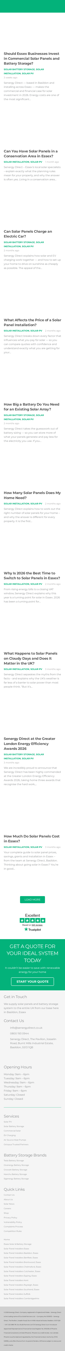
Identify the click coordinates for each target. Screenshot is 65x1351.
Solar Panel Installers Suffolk (17, 1294)
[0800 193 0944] (7, 1033)
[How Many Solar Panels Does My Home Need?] (32, 457)
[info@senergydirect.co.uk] (7, 1028)
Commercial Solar (12, 1131)
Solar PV (28, 73)
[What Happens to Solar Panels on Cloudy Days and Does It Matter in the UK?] (32, 618)
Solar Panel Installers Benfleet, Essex (21, 1257)
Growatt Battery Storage (15, 1169)
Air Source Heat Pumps (15, 1140)
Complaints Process (13, 1226)
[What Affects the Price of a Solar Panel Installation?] (32, 284)
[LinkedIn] (36, 1056)
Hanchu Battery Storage (15, 1174)
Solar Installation (16, 161)
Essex (22, 1012)
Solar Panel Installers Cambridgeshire (21, 1298)
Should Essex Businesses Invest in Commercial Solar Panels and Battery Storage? (31, 58)
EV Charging (10, 1135)
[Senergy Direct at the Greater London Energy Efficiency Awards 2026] (32, 703)
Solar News (9, 1204)
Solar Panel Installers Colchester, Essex (22, 1271)
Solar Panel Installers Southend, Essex (21, 1289)
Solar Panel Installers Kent (16, 1280)
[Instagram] (17, 1056)
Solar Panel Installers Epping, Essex (20, 1276)
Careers (7, 1208)
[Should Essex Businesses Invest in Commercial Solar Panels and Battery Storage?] (32, 18)
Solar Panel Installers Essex (16, 1248)
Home (7, 1239)
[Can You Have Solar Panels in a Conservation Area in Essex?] (32, 115)
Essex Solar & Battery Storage (17, 1244)
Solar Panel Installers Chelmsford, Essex (22, 1267)
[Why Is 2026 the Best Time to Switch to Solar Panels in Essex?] (32, 537)
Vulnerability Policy (13, 1222)
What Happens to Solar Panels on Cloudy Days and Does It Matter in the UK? (30, 658)
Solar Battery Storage (19, 69)
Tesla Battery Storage (14, 1160)
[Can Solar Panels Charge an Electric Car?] (32, 196)
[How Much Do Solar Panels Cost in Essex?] (32, 800)
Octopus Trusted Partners (16, 1144)
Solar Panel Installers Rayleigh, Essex (21, 1285)
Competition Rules (13, 1231)
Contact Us (9, 1195)
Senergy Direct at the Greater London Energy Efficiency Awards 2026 (29, 743)
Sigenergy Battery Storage (16, 1178)
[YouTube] (27, 1056)
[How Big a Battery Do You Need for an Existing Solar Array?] (32, 369)
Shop (6, 1213)
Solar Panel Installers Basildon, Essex (21, 1253)
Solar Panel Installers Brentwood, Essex (22, 1262)
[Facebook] (8, 1056)
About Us (8, 1199)
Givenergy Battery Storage (16, 1165)
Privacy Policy (10, 1217)
